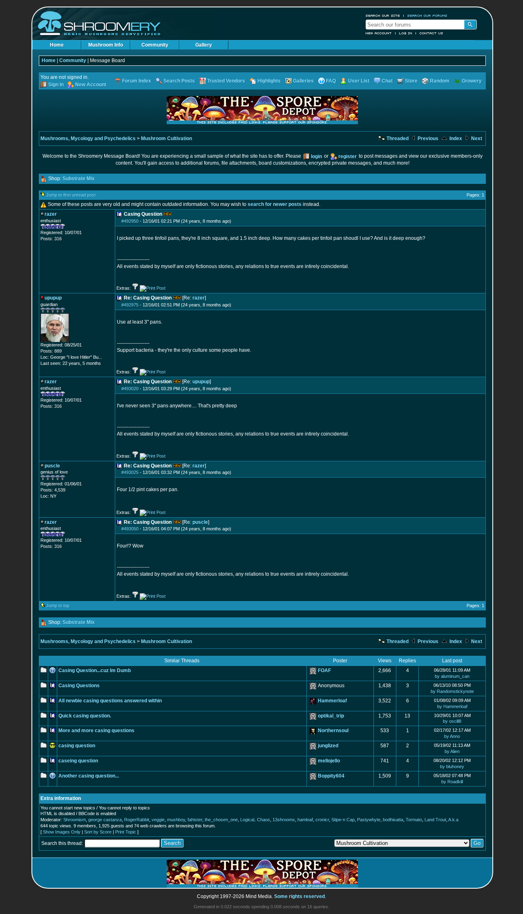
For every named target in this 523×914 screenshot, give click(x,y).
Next (476, 138)
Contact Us (431, 33)
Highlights (269, 81)
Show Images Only (61, 831)
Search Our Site (383, 15)
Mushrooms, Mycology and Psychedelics (88, 138)
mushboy (176, 819)
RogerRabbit (136, 819)
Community (154, 45)
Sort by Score (98, 831)
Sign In (56, 84)
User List (358, 81)
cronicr (322, 819)
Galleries (303, 81)
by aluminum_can (452, 676)
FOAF (324, 670)
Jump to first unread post (71, 194)
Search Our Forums (427, 15)
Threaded (397, 138)
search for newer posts (275, 204)
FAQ (331, 81)
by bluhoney (452, 766)
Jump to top (57, 605)
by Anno (452, 736)
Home (57, 45)
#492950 (130, 221)
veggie (158, 819)
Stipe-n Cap (343, 819)
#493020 (130, 388)
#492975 (130, 304)
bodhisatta (393, 819)
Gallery (203, 45)
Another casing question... (88, 776)
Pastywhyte (368, 819)
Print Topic (125, 831)
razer (198, 298)
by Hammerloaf (452, 706)
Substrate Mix (79, 178)
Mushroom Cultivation (166, 138)
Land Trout (435, 819)
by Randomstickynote (452, 691)
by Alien (452, 751)
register (347, 156)
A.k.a (453, 819)
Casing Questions (79, 685)
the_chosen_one (221, 819)
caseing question (78, 761)
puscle (200, 522)
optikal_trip (331, 716)
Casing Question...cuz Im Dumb (94, 670)
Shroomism (74, 819)
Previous (427, 138)
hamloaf (305, 819)
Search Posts (179, 81)
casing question (76, 746)
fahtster (195, 819)
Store (411, 81)
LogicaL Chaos (255, 819)
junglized (328, 746)
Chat (387, 81)
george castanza (105, 819)
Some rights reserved (299, 896)
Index (455, 138)
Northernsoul (333, 730)
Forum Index (136, 81)
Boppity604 (331, 776)
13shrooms (284, 819)
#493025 (130, 472)
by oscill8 (452, 721)
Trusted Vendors (226, 81)
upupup (201, 381)
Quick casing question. (84, 716)
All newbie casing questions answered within (110, 701)
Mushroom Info (105, 45)
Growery (472, 81)
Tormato (414, 819)
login (316, 156)
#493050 (130, 528)
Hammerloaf (332, 701)
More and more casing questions (96, 730)
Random (439, 81)
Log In (405, 33)
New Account (379, 33)
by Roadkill (452, 781)
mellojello (329, 761)
